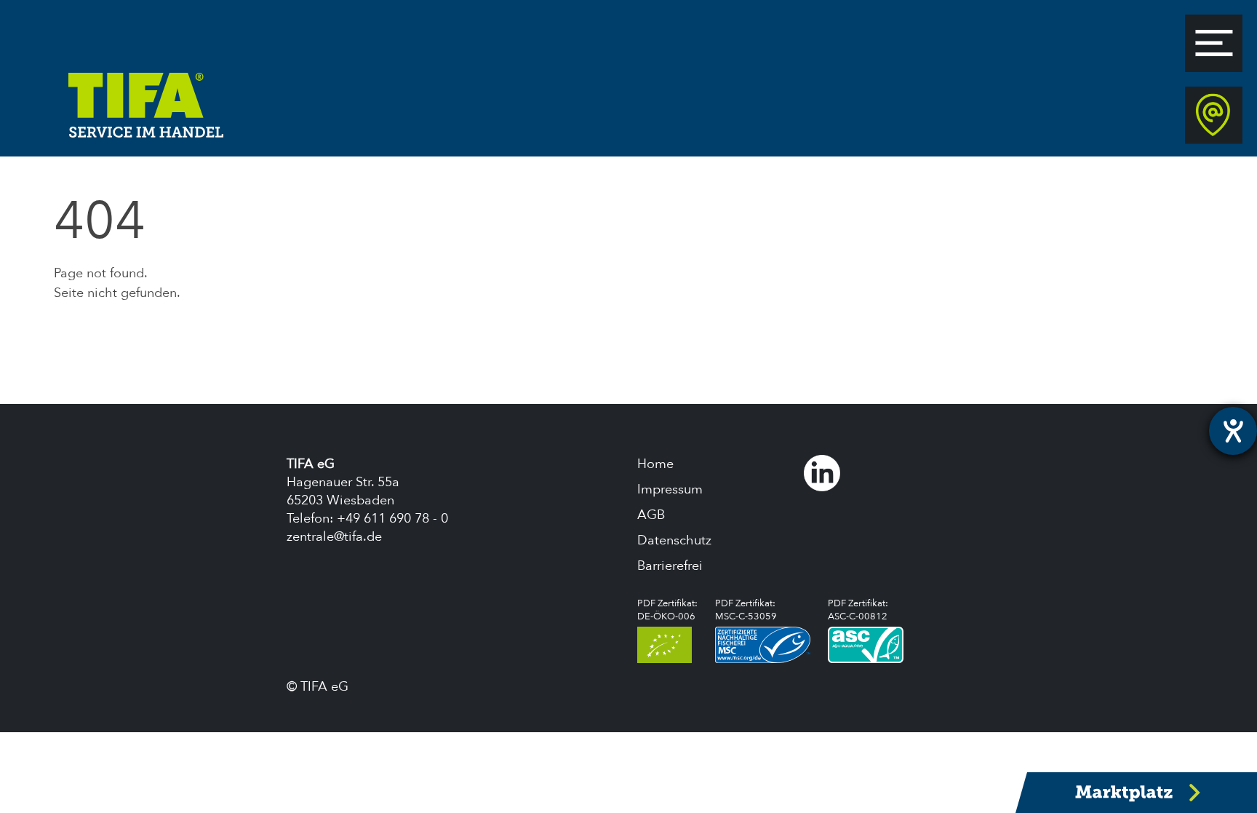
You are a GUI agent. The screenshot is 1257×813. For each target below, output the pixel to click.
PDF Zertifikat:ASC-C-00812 (858, 610)
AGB (651, 515)
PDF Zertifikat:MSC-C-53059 (746, 610)
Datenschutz (674, 540)
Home (655, 464)
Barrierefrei (670, 566)
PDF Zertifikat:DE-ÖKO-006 (667, 610)
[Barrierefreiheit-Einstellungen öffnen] (1233, 431)
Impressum (670, 489)
